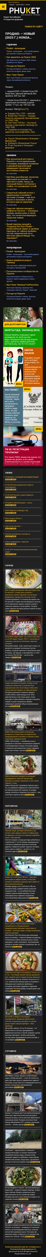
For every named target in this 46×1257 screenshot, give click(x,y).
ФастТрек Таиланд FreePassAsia (22, 285)
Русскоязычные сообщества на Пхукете (22, 272)
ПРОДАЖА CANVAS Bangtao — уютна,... (19, 503)
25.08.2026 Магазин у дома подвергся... (19, 495)
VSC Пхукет (12, 389)
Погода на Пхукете (16, 66)
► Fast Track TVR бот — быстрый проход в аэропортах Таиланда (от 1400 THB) (21, 125)
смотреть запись (10, 479)
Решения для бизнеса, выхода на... (18, 534)
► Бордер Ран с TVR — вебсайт (20, 113)
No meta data (12, 173)
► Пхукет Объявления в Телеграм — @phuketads (22, 139)
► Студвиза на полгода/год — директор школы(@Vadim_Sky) (20, 130)
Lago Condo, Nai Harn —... (14, 526)
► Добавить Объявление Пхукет (21, 143)
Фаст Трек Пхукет (15, 75)
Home (10, 2)
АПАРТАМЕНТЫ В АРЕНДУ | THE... (17, 511)
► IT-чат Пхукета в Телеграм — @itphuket (20, 146)
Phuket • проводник (16, 48)
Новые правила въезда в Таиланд (19, 261)
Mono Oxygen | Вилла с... (14, 518)
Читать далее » (14, 611)
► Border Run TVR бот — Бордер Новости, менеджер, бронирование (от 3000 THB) (22, 118)
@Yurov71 (23, 109)
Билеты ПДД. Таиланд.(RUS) (22, 330)
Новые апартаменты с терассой (16, 542)
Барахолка (16, 2)
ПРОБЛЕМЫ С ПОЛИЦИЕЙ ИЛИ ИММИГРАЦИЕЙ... (22, 477)
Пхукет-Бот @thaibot (12, 17)
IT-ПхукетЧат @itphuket (13, 19)
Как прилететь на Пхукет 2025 (21, 57)
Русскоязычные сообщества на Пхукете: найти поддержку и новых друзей (21, 279)
